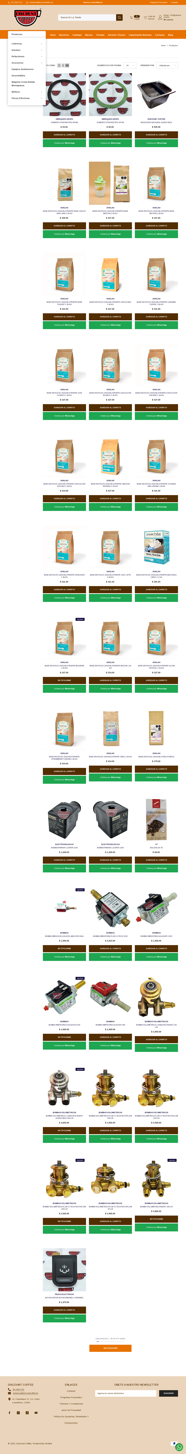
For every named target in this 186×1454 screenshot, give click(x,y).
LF (156, 844)
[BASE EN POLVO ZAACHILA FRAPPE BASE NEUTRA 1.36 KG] (156, 183)
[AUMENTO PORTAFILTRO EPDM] (64, 94)
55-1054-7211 (17, 2)
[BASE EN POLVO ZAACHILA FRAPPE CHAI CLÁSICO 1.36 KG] (64, 365)
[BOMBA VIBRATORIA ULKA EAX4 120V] (64, 997)
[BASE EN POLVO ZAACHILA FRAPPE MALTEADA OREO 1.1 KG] (156, 547)
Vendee (48, 1443)
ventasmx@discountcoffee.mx (41, 2)
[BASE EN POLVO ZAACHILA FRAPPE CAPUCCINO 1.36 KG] (110, 274)
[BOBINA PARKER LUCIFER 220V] (110, 819)
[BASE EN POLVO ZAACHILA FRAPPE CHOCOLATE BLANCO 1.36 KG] (110, 365)
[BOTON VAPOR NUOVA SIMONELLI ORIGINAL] (64, 1269)
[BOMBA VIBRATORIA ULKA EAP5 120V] (156, 908)
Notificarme (64, 680)
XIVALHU (64, 208)
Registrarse (176, 15)
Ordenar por (147, 65)
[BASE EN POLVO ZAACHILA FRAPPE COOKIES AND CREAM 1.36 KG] (156, 456)
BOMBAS (64, 933)
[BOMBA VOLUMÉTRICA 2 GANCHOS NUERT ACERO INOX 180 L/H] (64, 1088)
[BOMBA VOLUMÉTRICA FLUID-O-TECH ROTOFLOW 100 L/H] (110, 1088)
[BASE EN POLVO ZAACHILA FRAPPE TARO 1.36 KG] (110, 728)
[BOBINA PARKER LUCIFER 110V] (64, 819)
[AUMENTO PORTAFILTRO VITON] (110, 94)
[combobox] (87, 17)
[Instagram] (18, 1412)
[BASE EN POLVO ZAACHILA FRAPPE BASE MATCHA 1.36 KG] (110, 183)
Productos (173, 45)
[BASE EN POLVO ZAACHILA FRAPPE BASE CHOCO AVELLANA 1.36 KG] (64, 183)
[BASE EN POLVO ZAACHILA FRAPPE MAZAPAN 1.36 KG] (64, 638)
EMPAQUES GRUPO (64, 119)
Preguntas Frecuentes (158, 2)
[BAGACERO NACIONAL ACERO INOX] (156, 94)
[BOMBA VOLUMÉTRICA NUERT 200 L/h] (156, 1178)
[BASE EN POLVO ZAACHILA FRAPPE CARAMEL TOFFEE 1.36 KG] (156, 274)
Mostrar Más (110, 1348)
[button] (59, 65)
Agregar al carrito (64, 135)
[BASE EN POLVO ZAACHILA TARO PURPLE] (156, 728)
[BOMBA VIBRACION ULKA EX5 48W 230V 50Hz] (64, 908)
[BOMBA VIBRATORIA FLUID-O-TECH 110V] (110, 908)
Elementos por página (109, 65)
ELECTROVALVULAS (64, 844)
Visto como (49, 65)
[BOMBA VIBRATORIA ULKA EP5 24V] (110, 997)
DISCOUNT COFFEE (156, 119)
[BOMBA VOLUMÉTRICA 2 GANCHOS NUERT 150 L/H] (156, 997)
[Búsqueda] (90, 17)
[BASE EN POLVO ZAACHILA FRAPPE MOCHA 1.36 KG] (110, 638)
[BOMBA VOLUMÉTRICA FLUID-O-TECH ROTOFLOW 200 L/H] (64, 1178)
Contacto (174, 2)
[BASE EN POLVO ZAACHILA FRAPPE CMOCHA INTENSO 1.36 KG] (110, 456)
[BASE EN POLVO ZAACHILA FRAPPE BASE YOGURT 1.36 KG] (64, 274)
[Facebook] (9, 1412)
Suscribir (169, 1393)
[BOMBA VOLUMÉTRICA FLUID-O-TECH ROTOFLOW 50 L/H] (110, 1178)
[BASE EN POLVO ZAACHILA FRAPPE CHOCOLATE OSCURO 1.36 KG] (64, 456)
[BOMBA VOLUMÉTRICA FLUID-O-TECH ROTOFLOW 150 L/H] (156, 1088)
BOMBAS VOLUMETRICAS (156, 1022)
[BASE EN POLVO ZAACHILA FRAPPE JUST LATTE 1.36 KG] (110, 547)
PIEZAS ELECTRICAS (64, 1294)
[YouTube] (36, 1412)
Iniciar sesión (166, 16)
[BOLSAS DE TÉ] (156, 819)
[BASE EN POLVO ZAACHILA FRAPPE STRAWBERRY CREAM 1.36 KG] (64, 728)
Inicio (163, 45)
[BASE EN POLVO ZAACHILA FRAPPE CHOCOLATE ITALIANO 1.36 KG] (156, 365)
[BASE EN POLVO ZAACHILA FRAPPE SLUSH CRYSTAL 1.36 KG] (156, 638)
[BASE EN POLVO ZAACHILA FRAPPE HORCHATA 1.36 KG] (64, 547)
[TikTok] (27, 1412)
